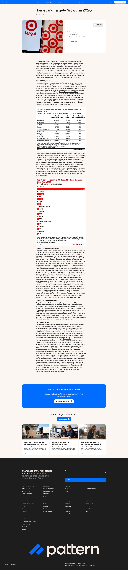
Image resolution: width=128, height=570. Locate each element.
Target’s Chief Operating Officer (68, 92)
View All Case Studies (28, 503)
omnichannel (40, 295)
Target (38, 74)
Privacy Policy (26, 524)
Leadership (68, 506)
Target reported (43, 267)
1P (63, 351)
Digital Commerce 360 (51, 63)
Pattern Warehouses (48, 488)
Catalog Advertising (91, 488)
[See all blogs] (64, 419)
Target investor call (66, 279)
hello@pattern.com (70, 563)
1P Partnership (26, 491)
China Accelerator (27, 493)
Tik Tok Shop (68, 488)
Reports (45, 506)
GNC (59, 310)
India (87, 506)
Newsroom (67, 511)
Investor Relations (69, 514)
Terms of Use (25, 526)
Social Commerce (69, 486)
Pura (23, 508)
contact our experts (55, 371)
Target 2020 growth (74, 34)
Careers (67, 508)
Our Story (67, 503)
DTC (44, 496)
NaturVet (24, 511)
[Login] (110, 2)
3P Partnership (26, 488)
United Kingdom (90, 503)
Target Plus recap (73, 41)
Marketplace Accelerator (28, 486)
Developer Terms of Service (29, 521)
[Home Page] (5, 2)
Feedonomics (67, 339)
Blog (44, 503)
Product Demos (47, 511)
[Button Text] (35, 439)
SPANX (24, 506)
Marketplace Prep (48, 491)
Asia (87, 511)
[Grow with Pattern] (120, 2)
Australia (88, 508)
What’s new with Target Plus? (76, 39)
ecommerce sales (60, 85)
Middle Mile (46, 493)
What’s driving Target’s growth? (77, 37)
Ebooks (45, 508)
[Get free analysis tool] (64, 401)
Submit (68, 479)
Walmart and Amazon (57, 308)
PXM (87, 486)
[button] (36, 2)
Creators (67, 491)
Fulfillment (46, 486)
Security (24, 529)
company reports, (66, 159)
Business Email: (69, 470)
